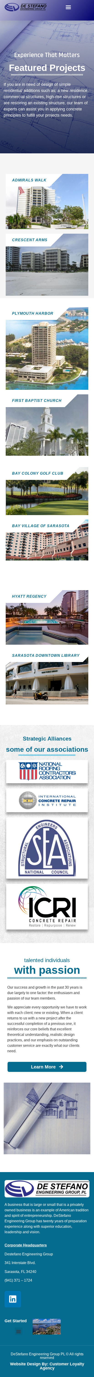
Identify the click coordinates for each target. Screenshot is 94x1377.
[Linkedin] (13, 1299)
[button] (68, 7)
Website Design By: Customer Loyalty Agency (47, 1366)
